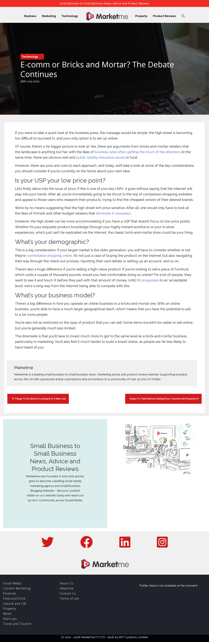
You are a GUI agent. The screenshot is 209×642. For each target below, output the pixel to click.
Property (141, 16)
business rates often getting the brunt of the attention (137, 152)
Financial (9, 593)
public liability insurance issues (100, 157)
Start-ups (10, 619)
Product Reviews (164, 16)
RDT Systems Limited (133, 637)
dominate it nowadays (113, 213)
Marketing (49, 16)
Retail (7, 614)
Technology (70, 16)
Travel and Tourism (17, 624)
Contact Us (68, 593)
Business (30, 16)
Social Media (12, 583)
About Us (66, 583)
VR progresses (147, 280)
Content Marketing (16, 588)
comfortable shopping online (49, 256)
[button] (183, 16)
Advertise (66, 588)
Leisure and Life (14, 603)
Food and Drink (14, 598)
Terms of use (69, 598)
